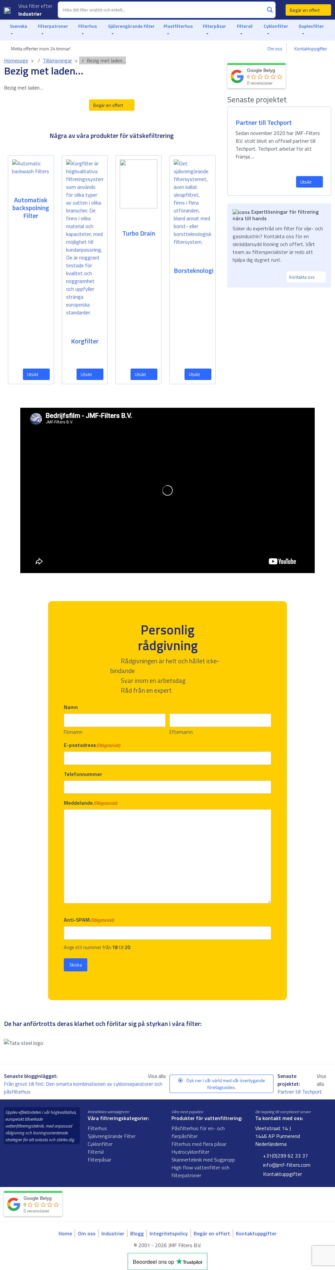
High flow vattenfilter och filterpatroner (200, 1171)
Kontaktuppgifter (310, 48)
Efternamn (181, 732)
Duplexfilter (311, 26)
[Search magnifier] (269, 9)
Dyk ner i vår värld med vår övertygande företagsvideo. (225, 1084)
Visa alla (157, 1076)
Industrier (30, 14)
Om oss (274, 48)
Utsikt (33, 374)
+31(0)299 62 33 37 (285, 1156)
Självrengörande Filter (131, 26)
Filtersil (245, 26)
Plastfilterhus (178, 26)
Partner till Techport (300, 1092)
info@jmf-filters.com (286, 1165)
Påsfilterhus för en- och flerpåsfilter (198, 1132)
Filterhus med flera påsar (198, 1144)
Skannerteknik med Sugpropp (203, 1159)
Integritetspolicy (169, 1233)
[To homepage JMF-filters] (7, 10)
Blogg (137, 1233)
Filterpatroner (53, 26)
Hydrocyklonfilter (190, 1152)
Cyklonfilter (276, 26)
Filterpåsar (214, 26)
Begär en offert (305, 10)
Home (65, 1233)
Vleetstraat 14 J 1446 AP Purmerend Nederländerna (277, 1136)
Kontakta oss (302, 276)
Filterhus (87, 26)
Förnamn (73, 732)
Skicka (75, 964)
